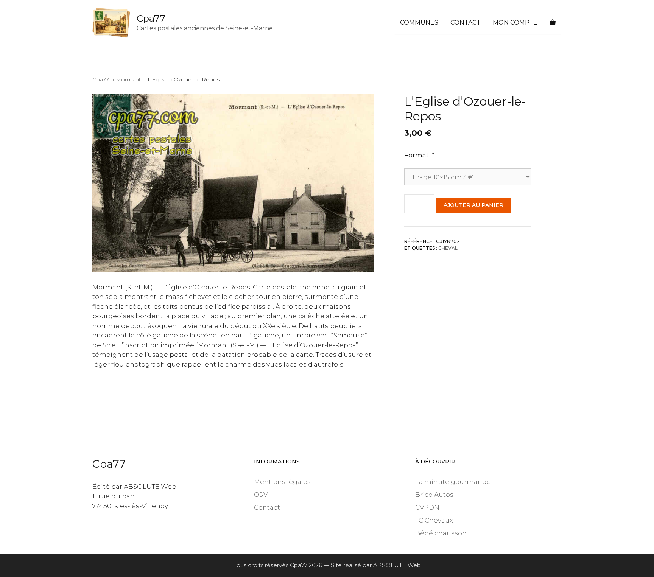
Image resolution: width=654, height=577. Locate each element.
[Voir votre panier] (552, 22)
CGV (261, 494)
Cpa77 (151, 18)
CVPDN (427, 507)
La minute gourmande (453, 481)
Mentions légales (282, 481)
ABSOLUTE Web (397, 565)
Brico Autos (434, 494)
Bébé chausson (441, 533)
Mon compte (515, 22)
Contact (465, 22)
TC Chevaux (434, 520)
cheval (448, 247)
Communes (419, 22)
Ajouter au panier (473, 204)
